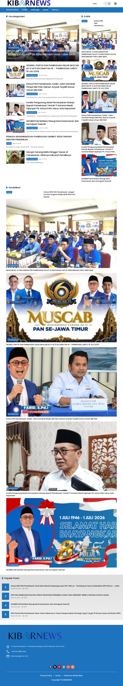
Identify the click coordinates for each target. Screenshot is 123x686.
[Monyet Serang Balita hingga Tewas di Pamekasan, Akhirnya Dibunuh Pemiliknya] (15, 157)
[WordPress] (64, 667)
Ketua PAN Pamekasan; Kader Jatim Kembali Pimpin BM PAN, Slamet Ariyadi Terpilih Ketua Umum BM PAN (50, 86)
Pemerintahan (32, 112)
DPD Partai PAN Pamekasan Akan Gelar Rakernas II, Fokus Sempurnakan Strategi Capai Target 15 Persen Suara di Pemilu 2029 (65, 613)
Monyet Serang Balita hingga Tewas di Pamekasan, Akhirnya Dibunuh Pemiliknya (48, 153)
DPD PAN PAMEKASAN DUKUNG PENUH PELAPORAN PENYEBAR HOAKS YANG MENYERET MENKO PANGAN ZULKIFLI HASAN (60, 595)
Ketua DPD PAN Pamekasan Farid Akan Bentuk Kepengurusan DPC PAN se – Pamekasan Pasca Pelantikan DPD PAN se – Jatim (65, 586)
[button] (109, 4)
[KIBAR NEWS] (47, 3)
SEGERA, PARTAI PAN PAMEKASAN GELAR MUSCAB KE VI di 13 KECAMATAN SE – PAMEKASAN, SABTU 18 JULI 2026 (52, 68)
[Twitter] (55, 667)
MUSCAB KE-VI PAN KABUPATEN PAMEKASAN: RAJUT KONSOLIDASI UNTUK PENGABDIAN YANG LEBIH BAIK (42, 52)
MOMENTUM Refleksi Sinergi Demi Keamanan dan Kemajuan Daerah (96, 180)
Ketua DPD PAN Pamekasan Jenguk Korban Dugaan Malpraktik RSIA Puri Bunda (99, 23)
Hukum (9, 192)
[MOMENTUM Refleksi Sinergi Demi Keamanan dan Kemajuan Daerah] (15, 126)
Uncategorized (14, 48)
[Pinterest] (59, 667)
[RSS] (73, 667)
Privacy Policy (46, 675)
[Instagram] (68, 667)
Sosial (9, 143)
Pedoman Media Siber (73, 675)
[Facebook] (50, 667)
